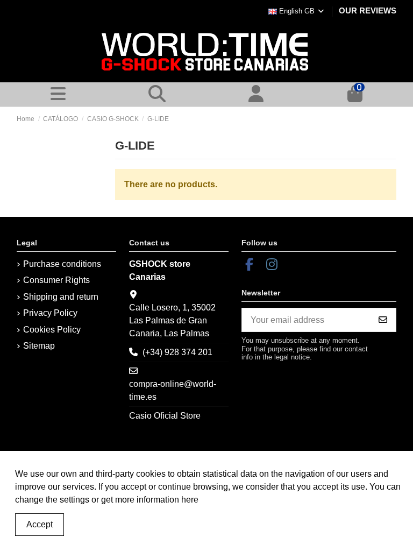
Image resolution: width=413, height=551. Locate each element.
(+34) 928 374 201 (177, 352)
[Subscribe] (383, 319)
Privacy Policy (50, 312)
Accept (39, 524)
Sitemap (39, 345)
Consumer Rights (56, 280)
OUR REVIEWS (367, 10)
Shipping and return (60, 296)
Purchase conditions (62, 264)
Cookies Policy (52, 329)
